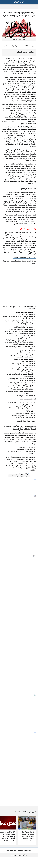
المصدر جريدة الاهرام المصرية (26, 421)
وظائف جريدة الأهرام (11, 235)
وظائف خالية (23, 812)
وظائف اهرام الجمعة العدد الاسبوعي (24, 257)
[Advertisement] (19, 285)
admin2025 (24, 46)
